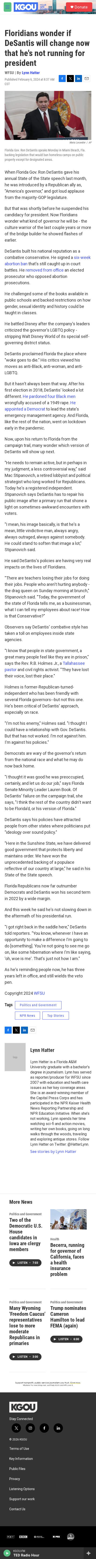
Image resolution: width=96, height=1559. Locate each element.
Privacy (14, 1479)
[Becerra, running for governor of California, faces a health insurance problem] (68, 1219)
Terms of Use (19, 1449)
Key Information (21, 1459)
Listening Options (22, 1489)
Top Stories (55, 1015)
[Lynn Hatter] (15, 1057)
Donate (81, 7)
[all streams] (90, 1553)
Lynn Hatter (31, 72)
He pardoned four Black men (48, 396)
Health (54, 1239)
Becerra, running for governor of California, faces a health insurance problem (67, 1259)
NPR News (27, 1015)
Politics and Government (38, 1005)
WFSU (39, 993)
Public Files (17, 1469)
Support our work (22, 1499)
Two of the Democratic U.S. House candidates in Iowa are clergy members (25, 1234)
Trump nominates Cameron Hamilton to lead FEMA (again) (68, 1317)
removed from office (45, 270)
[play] (7, 1553)
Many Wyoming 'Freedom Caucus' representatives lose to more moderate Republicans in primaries (27, 1325)
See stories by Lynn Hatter (53, 1151)
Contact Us (17, 1509)
